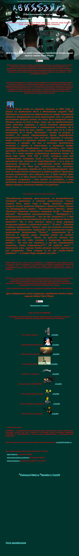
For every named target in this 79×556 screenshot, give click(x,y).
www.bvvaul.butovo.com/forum (18, 457)
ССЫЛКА (54, 335)
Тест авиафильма (16, 542)
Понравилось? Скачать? (39, 305)
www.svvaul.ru (12, 454)
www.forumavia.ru (13, 461)
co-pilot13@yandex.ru (63, 442)
